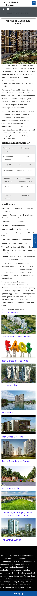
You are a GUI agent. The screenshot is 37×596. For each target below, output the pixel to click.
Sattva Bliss (7, 412)
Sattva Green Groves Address (16, 461)
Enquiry (19, 593)
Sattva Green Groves (9, 312)
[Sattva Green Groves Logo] (10, 3)
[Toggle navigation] (34, 3)
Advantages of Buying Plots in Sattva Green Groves (18, 514)
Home (3, 13)
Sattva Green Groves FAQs (14, 361)
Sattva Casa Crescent (12, 437)
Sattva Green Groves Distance (16, 337)
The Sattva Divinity (10, 385)
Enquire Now (35, 241)
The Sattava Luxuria (11, 540)
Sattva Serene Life (10, 488)
